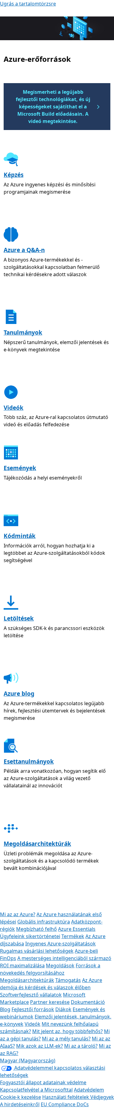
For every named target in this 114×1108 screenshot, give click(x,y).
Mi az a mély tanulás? (66, 1038)
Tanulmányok (23, 332)
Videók (13, 408)
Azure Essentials (76, 929)
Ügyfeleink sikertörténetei (30, 936)
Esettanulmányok (29, 761)
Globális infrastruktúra (43, 921)
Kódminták (20, 536)
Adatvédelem (89, 1089)
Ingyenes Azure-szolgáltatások (60, 943)
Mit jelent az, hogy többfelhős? (67, 1031)
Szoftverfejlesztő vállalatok (31, 994)
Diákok (63, 1009)
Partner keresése (50, 1002)
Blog (5, 1009)
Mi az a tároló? (81, 1046)
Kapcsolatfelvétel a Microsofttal (36, 1089)
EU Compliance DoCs (65, 1104)
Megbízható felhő (36, 929)
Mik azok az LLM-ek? (39, 1046)
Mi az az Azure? (17, 914)
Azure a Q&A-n (24, 250)
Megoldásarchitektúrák (37, 844)
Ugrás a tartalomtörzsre (28, 3)
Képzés (13, 175)
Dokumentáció (88, 1002)
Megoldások (60, 965)
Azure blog (19, 694)
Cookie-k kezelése (20, 1097)
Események (20, 468)
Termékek (72, 936)
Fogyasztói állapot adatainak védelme (43, 1082)
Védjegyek (102, 1097)
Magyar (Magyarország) (27, 1060)
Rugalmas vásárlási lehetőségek (37, 951)
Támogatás (68, 980)
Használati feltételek (66, 1097)
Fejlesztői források (33, 1009)
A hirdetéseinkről (20, 1104)
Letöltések (19, 618)
